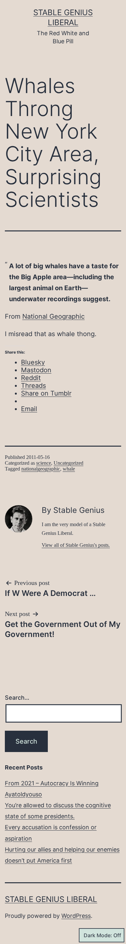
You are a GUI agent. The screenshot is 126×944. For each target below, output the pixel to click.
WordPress (76, 915)
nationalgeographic (40, 469)
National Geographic (53, 316)
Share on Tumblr (46, 393)
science (43, 463)
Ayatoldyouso (23, 794)
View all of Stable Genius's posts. (76, 545)
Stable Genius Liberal (51, 899)
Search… (17, 697)
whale (69, 469)
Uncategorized (68, 463)
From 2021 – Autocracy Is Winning (52, 783)
